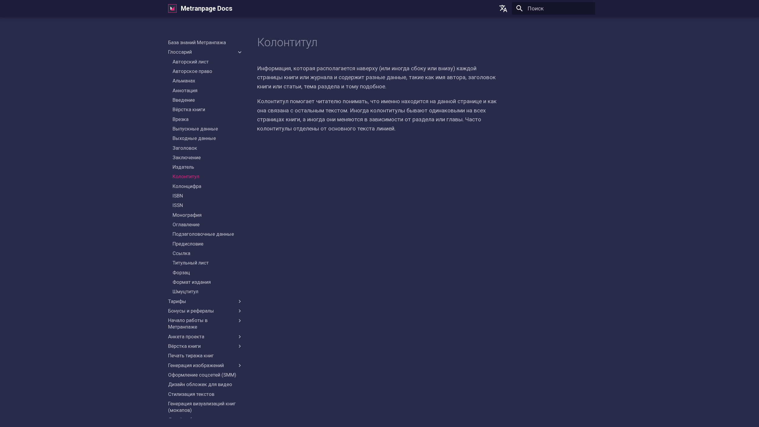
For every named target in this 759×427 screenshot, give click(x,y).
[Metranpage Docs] (172, 8)
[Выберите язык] (503, 8)
